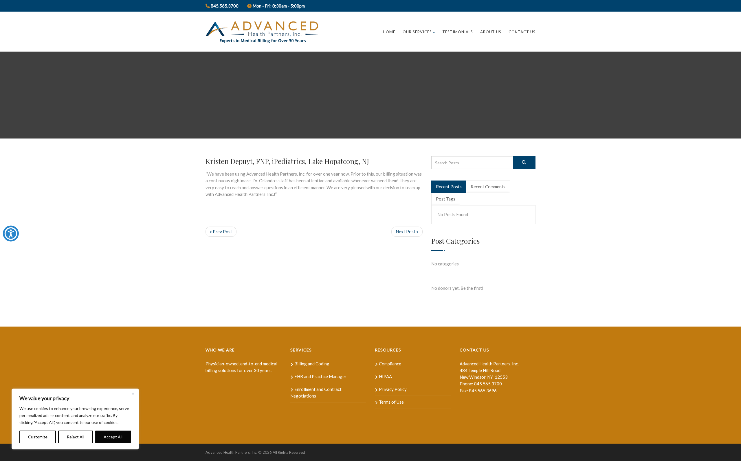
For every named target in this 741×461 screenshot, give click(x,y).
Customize (37, 436)
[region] (75, 419)
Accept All (113, 436)
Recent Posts (449, 186)
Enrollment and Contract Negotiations (316, 392)
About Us (490, 32)
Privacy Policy (393, 389)
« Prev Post (221, 231)
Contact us (522, 32)
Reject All (75, 436)
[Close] (132, 393)
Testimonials (457, 32)
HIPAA (385, 376)
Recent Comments (488, 186)
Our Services (417, 32)
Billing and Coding (311, 363)
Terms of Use (391, 401)
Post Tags (445, 198)
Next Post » (407, 231)
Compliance (390, 363)
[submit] (524, 162)
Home (389, 32)
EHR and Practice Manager (320, 376)
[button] (11, 233)
